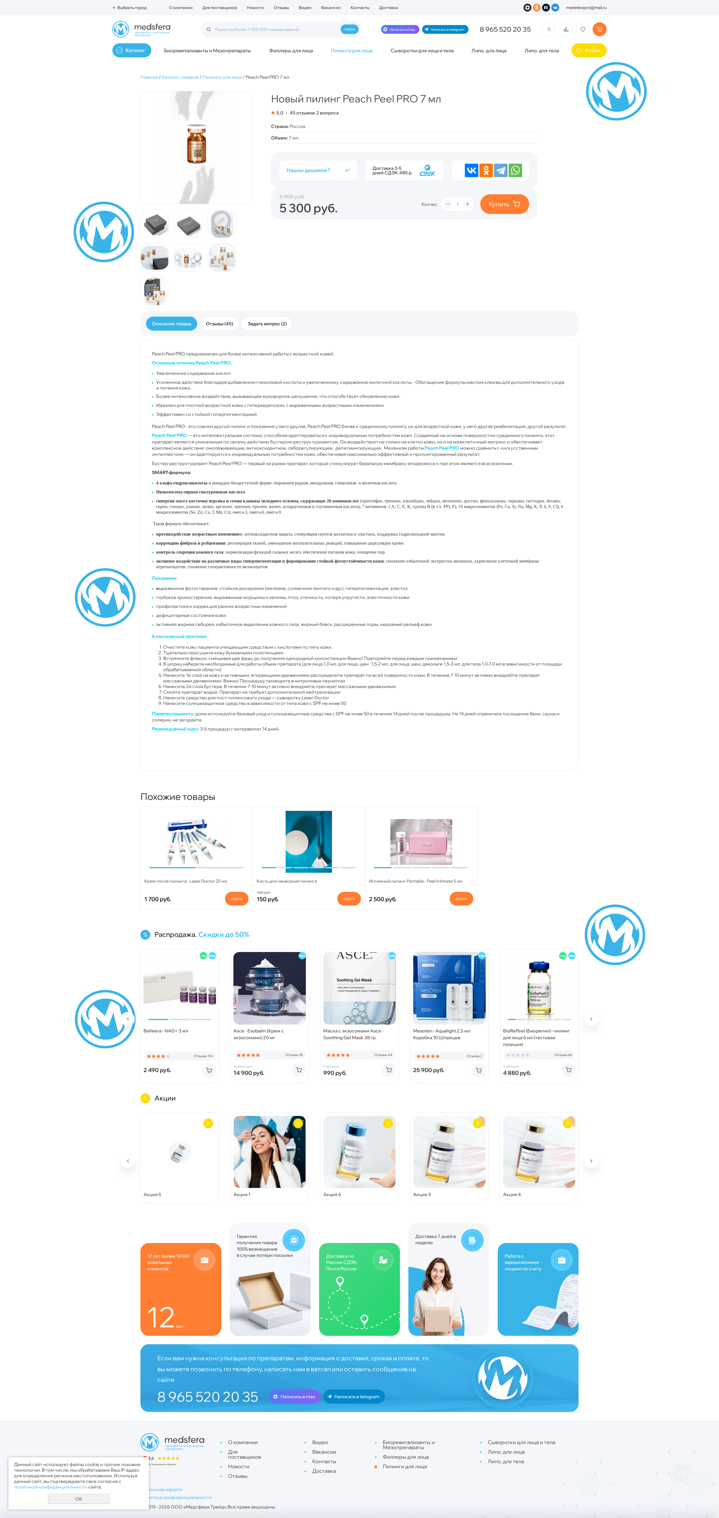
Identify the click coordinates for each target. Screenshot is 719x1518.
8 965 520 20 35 (505, 29)
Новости (255, 7)
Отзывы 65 (563, 1055)
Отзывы (281, 7)
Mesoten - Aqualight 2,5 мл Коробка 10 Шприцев (441, 1034)
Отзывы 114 (203, 1056)
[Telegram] (501, 170)
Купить (499, 204)
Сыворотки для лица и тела (422, 50)
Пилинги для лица (351, 50)
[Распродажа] (212, 955)
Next (591, 1019)
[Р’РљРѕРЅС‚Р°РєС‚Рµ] (471, 170)
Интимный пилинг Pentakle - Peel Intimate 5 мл (416, 881)
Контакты (360, 7)
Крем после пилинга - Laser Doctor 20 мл (185, 881)
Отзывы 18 (293, 1055)
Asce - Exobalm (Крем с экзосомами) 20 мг (258, 1034)
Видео (305, 7)
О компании (181, 7)
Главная (149, 77)
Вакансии (331, 7)
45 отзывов (302, 113)
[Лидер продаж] (203, 955)
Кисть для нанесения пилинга (287, 881)
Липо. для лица (489, 50)
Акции (592, 50)
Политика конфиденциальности (175, 1497)
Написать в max (402, 29)
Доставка (388, 7)
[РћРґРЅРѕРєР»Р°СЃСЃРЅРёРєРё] (486, 170)
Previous (128, 1019)
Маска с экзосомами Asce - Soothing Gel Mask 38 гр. (353, 1034)
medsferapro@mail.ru (586, 7)
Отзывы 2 (474, 1056)
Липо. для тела (542, 50)
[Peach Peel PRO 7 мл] (196, 147)
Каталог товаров (180, 77)
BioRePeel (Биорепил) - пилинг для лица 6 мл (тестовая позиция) (536, 1037)
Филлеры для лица (291, 50)
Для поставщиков (219, 7)
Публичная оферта (161, 1489)
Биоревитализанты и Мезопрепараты (207, 50)
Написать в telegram (447, 29)
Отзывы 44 (383, 1055)
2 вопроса (327, 112)
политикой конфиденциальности (50, 1487)
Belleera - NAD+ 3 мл (166, 1031)
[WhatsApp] (515, 170)
